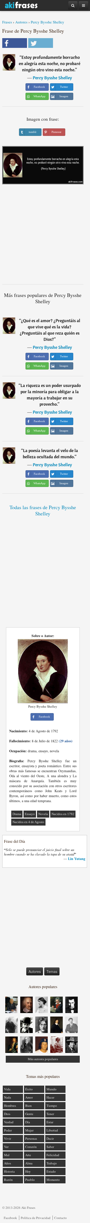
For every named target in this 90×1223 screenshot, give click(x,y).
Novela (43, 814)
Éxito (29, 1089)
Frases (7, 21)
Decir (50, 1138)
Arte (28, 1155)
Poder (8, 1130)
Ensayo (30, 814)
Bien (28, 1105)
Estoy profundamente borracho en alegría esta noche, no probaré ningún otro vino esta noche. (49, 63)
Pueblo (30, 1179)
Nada (7, 1097)
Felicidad (52, 1155)
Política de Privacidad (35, 1218)
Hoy (28, 1171)
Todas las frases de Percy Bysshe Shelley (43, 510)
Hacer (50, 1097)
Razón (8, 1179)
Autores (21, 21)
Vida (7, 1089)
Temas (51, 971)
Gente (29, 1114)
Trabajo (51, 1163)
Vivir (7, 1138)
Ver (6, 1146)
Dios (7, 1114)
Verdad (9, 1122)
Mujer (29, 1130)
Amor (29, 1097)
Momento (53, 1179)
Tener (50, 1114)
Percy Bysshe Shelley (47, 21)
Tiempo (51, 1105)
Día (27, 1122)
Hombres (10, 1105)
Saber (50, 1146)
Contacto (60, 1218)
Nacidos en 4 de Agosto (28, 822)
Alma (28, 1163)
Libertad (52, 1130)
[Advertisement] (45, 236)
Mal (7, 1155)
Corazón (31, 1146)
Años (7, 1163)
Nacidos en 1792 (63, 814)
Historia (9, 1171)
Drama (16, 814)
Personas (31, 1138)
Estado (51, 1171)
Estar (49, 1122)
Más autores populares (43, 1059)
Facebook (10, 1218)
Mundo (51, 1089)
